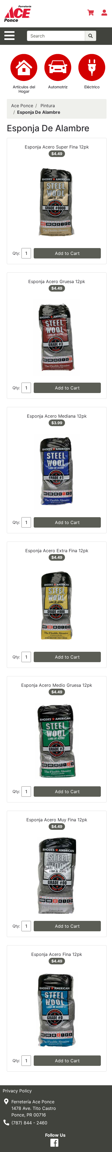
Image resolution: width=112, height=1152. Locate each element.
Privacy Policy (17, 1090)
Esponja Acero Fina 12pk (56, 954)
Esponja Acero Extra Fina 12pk (56, 550)
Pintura (48, 105)
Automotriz (58, 87)
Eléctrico (91, 87)
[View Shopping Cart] (90, 13)
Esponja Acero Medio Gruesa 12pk (56, 685)
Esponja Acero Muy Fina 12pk (56, 819)
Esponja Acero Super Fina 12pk (57, 147)
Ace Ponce (22, 105)
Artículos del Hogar (24, 89)
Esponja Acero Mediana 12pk (57, 416)
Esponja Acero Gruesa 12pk (56, 281)
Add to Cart (67, 253)
